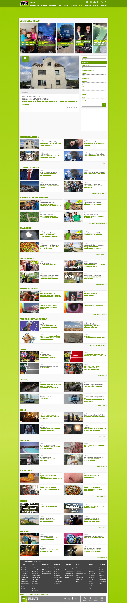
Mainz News (35, 571)
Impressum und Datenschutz (28, 594)
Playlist (91, 1)
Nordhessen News (46, 566)
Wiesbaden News (36, 569)
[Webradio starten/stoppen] (72, 598)
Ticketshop (91, 577)
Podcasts (78, 575)
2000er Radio (24, 571)
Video (81, 5)
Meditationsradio (25, 585)
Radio (23, 564)
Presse (100, 577)
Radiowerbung (102, 579)
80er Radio (24, 568)
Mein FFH (105, 1)
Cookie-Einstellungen (42, 594)
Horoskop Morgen (69, 568)
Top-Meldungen (29, 167)
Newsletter (101, 568)
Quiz (90, 587)
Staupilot (94, 1)
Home (84, 600)
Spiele (90, 581)
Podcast (88, 5)
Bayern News (35, 583)
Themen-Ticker (80, 579)
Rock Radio (24, 573)
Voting (77, 581)
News (33, 564)
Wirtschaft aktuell (33, 319)
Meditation (91, 571)
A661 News (57, 575)
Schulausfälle (57, 583)
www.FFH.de (31, 561)
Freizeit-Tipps (92, 575)
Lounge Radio (24, 581)
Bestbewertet (85, 65)
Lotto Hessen (92, 579)
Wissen (84, 92)
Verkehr (44, 5)
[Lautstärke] (65, 598)
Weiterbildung (102, 581)
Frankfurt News (35, 568)
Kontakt (101, 569)
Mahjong (91, 583)
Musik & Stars (85, 78)
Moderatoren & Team (81, 573)
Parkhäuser (57, 579)
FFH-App (101, 566)
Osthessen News (46, 568)
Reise (83, 97)
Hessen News (35, 566)
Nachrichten (34, 5)
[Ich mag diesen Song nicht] (75, 598)
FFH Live (23, 566)
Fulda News (34, 581)
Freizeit (95, 5)
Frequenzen (102, 571)
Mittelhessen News (47, 569)
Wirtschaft (84, 81)
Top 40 (23, 587)
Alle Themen (35, 590)
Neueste (84, 59)
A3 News (56, 571)
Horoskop (52, 5)
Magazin (84, 73)
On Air (60, 5)
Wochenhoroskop (69, 569)
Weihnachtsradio (25, 583)
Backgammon (92, 585)
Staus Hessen (57, 566)
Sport (83, 84)
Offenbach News (36, 577)
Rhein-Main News (46, 571)
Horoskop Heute (69, 566)
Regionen (45, 564)
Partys (90, 588)
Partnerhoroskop (69, 575)
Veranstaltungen (93, 566)
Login (100, 583)
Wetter (98, 1)
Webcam (101, 1)
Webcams (78, 571)
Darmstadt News (36, 575)
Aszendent (67, 577)
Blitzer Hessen (57, 568)
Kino (83, 89)
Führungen (101, 575)
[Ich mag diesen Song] (69, 598)
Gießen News (35, 579)
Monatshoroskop (69, 571)
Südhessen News (46, 573)
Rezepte (91, 569)
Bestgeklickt (85, 62)
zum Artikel (25, 104)
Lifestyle (84, 94)
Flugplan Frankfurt (58, 581)
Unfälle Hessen (58, 569)
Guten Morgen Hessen (88, 70)
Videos (77, 569)
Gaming (84, 100)
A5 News (56, 573)
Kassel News (35, 573)
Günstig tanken (58, 577)
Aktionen (74, 5)
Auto (83, 86)
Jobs (100, 573)
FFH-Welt (104, 5)
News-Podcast (79, 577)
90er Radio (24, 569)
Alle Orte (34, 588)
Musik (66, 5)
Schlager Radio (24, 577)
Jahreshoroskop (69, 573)
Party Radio (24, 579)
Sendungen (79, 566)
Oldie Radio (24, 575)
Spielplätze (91, 568)
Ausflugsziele (92, 573)
